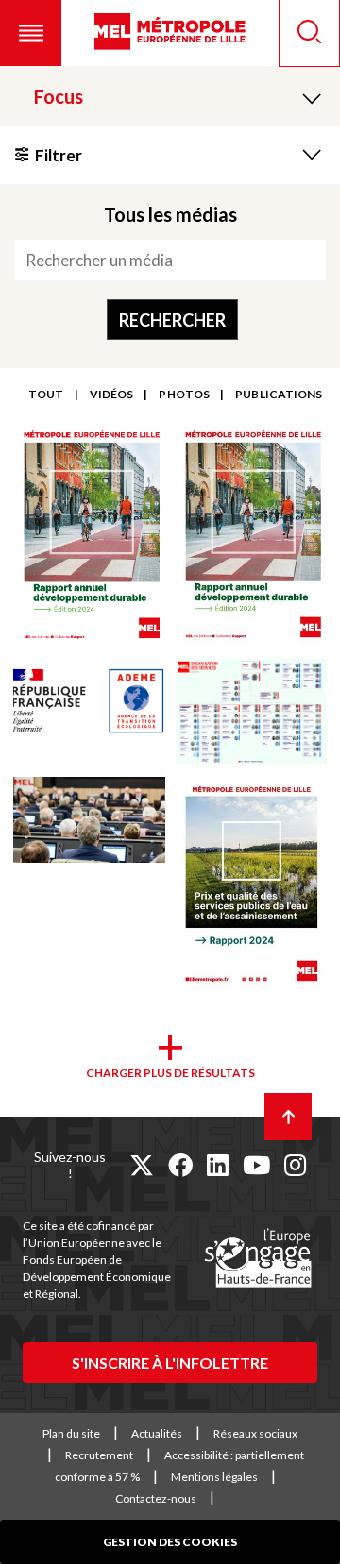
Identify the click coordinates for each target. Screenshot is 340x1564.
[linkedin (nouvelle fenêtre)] (218, 1164)
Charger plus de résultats (170, 1073)
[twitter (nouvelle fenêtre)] (141, 1164)
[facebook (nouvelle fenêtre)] (180, 1164)
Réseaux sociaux (255, 1433)
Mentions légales (214, 1477)
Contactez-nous (155, 1498)
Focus (58, 96)
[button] (30, 33)
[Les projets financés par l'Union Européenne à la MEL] (257, 1259)
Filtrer (58, 155)
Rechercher (172, 320)
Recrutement (99, 1455)
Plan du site (71, 1433)
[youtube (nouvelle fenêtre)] (256, 1164)
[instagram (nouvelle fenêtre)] (295, 1164)
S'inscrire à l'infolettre (170, 1362)
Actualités (156, 1433)
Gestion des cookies (170, 1542)
